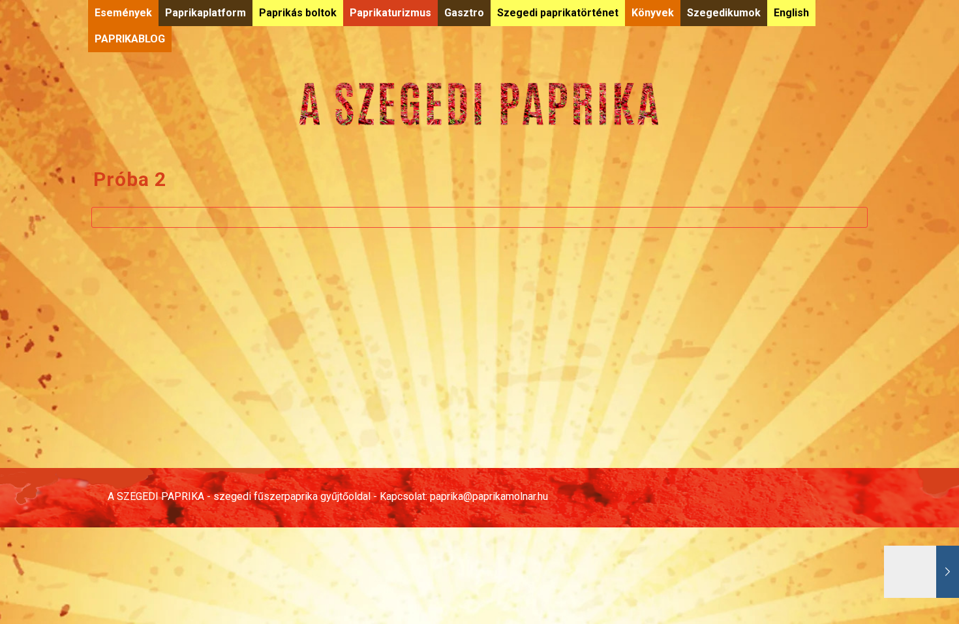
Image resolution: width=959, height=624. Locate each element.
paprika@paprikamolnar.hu (489, 496)
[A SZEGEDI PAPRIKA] (480, 103)
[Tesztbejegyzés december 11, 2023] (921, 572)
